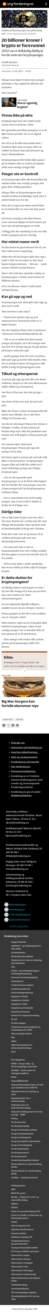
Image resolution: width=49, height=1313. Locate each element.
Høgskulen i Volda (19, 1004)
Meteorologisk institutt (21, 1034)
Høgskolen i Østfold (20, 1000)
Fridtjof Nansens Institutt (22, 985)
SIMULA (14, 1204)
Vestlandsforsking (19, 1285)
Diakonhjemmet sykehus (22, 956)
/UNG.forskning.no (20, 914)
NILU (13, 1052)
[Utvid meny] (46, 4)
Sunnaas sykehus (18, 1233)
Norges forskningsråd (21, 1137)
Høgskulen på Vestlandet (22, 1008)
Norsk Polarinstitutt (20, 1149)
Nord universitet (18, 1122)
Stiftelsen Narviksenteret (22, 1229)
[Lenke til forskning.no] (21, 3)
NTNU (13, 1077)
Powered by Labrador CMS (24, 1309)
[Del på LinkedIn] (13, 725)
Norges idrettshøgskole (21, 1145)
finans (19, 720)
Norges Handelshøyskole (22, 1134)
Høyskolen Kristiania (20, 1012)
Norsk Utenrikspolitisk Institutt (25, 1160)
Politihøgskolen (18, 1186)
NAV (13, 1037)
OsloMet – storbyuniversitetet (24, 1178)
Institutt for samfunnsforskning (25, 1015)
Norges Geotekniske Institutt (24, 1130)
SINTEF (14, 1207)
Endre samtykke (19, 926)
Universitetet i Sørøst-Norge (23, 1274)
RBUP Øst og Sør (18, 1193)
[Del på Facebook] (4, 725)
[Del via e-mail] (17, 725)
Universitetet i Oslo (19, 1267)
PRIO (13, 1189)
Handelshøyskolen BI (20, 989)
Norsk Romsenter (19, 1156)
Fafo (13, 967)
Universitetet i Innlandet (22, 1263)
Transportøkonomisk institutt (24, 1248)
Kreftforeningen (18, 1023)
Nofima (14, 1118)
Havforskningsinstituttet (22, 993)
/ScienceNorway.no (19, 919)
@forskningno (17, 904)
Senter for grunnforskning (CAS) (25, 1211)
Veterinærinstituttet (20, 1289)
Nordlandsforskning (20, 1126)
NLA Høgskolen (18, 1060)
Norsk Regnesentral (20, 1153)
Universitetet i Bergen (21, 1259)
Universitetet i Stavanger (22, 1270)
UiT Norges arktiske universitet (25, 1251)
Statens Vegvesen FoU (20, 1226)
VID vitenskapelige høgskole (23, 1292)
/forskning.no (17, 909)
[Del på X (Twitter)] (8, 725)
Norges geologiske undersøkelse (25, 1141)
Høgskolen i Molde (19, 996)
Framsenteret (17, 981)
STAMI (14, 1222)
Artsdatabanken (18, 953)
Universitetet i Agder (20, 1255)
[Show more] (24, 670)
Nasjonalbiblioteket (19, 1081)
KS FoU (14, 1019)
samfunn (8, 720)
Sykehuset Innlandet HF (21, 1237)
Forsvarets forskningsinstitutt (24, 977)
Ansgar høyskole (18, 942)
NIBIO (14, 1041)
